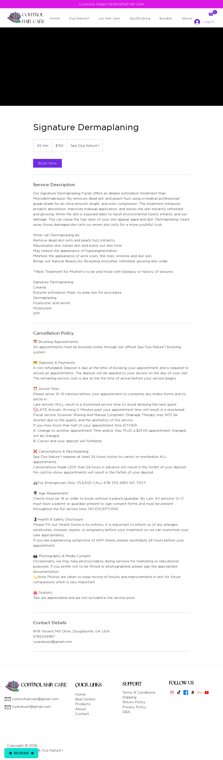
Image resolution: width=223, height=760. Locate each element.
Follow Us (181, 683)
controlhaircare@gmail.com (35, 699)
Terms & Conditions (138, 692)
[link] (47, 163)
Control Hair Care (44, 685)
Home (80, 694)
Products (83, 704)
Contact (82, 714)
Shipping (129, 697)
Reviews (21, 753)
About (80, 709)
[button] (79, 18)
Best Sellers (85, 699)
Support (132, 684)
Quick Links (88, 685)
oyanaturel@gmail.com (31, 706)
